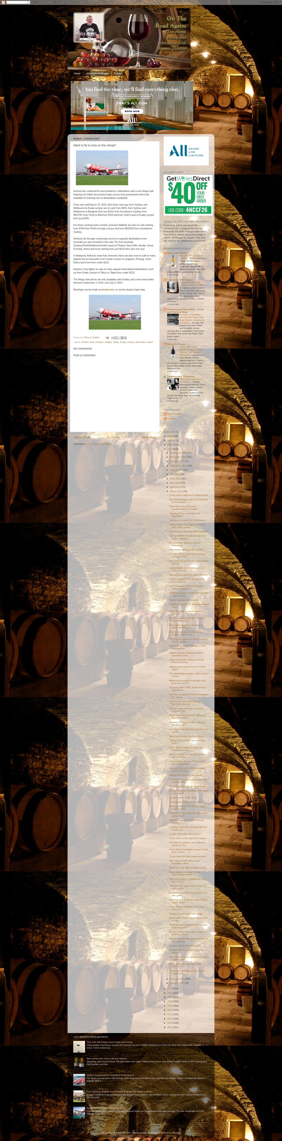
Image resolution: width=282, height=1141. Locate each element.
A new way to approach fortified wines (188, 495)
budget (108, 342)
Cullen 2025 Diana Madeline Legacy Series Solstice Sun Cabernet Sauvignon (191, 351)
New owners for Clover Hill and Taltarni (107, 1058)
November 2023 (178, 457)
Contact (118, 73)
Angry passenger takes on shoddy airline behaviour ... (186, 661)
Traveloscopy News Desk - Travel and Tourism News (185, 310)
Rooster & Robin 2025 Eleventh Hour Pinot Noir (192, 283)
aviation (99, 342)
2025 (170, 440)
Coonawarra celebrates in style (185, 802)
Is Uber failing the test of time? (185, 834)
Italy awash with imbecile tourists (186, 549)
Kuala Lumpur (127, 342)
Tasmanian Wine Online (180, 280)
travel (150, 342)
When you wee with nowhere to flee (187, 867)
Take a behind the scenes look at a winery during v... (187, 537)
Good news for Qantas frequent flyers (106, 1108)
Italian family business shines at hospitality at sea (185, 748)
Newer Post (81, 437)
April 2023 (175, 487)
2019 (170, 1001)
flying (116, 342)
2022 (170, 988)
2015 (170, 1019)
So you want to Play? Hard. (183, 797)
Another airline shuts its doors (184, 946)
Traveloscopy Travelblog (181, 376)
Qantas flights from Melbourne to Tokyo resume (186, 569)
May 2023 (175, 483)
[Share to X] (119, 337)
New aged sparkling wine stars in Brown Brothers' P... (186, 626)
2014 (170, 1023)
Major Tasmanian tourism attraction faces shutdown (187, 716)
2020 (170, 997)
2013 (170, 1027)
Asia (92, 342)
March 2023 (176, 491)
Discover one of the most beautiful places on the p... (186, 769)
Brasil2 (154, 1133)
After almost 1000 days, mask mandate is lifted (184, 862)
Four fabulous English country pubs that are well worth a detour (119, 1091)
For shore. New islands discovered (187, 786)
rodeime (171, 418)
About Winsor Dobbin (97, 73)
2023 (170, 449)
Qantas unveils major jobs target (186, 914)
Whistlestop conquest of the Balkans (191, 380)
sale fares (141, 342)
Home (77, 73)
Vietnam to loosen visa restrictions (186, 520)
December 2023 (178, 453)
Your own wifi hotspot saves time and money (110, 1042)
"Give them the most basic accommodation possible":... (185, 507)
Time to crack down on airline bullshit (188, 531)
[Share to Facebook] (122, 337)
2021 (170, 993)
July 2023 (175, 474)
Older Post (148, 437)
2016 (170, 1014)
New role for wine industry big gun (186, 736)
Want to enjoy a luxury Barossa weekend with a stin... (185, 633)
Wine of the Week (177, 253)
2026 (170, 436)
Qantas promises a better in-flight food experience (186, 619)
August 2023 (177, 470)
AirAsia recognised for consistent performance (110, 1075)
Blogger (176, 1133)
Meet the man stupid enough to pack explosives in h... (188, 926)
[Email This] (113, 337)
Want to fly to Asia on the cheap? (186, 775)
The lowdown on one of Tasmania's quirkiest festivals (187, 762)
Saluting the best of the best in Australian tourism (185, 702)
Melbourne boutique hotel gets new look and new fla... (187, 682)
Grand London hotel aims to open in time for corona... (187, 933)
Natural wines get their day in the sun (188, 575)
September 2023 (179, 466)
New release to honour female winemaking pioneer (184, 873)
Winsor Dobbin (174, 414)
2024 (170, 444)
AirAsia (85, 342)
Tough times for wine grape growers (187, 856)
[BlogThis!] (116, 337)
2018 (170, 1006)
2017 (170, 1010)
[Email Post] (107, 337)
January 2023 (177, 983)
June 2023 (175, 478)
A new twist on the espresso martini (187, 838)
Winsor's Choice (176, 344)
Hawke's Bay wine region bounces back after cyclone (186, 526)
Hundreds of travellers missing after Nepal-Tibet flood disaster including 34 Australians (192, 318)
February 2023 (178, 979)
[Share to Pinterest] (125, 337)
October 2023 (177, 461)
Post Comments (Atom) (99, 444)
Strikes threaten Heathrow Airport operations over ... (186, 654)
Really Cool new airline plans (184, 600)
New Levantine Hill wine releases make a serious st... (186, 587)
